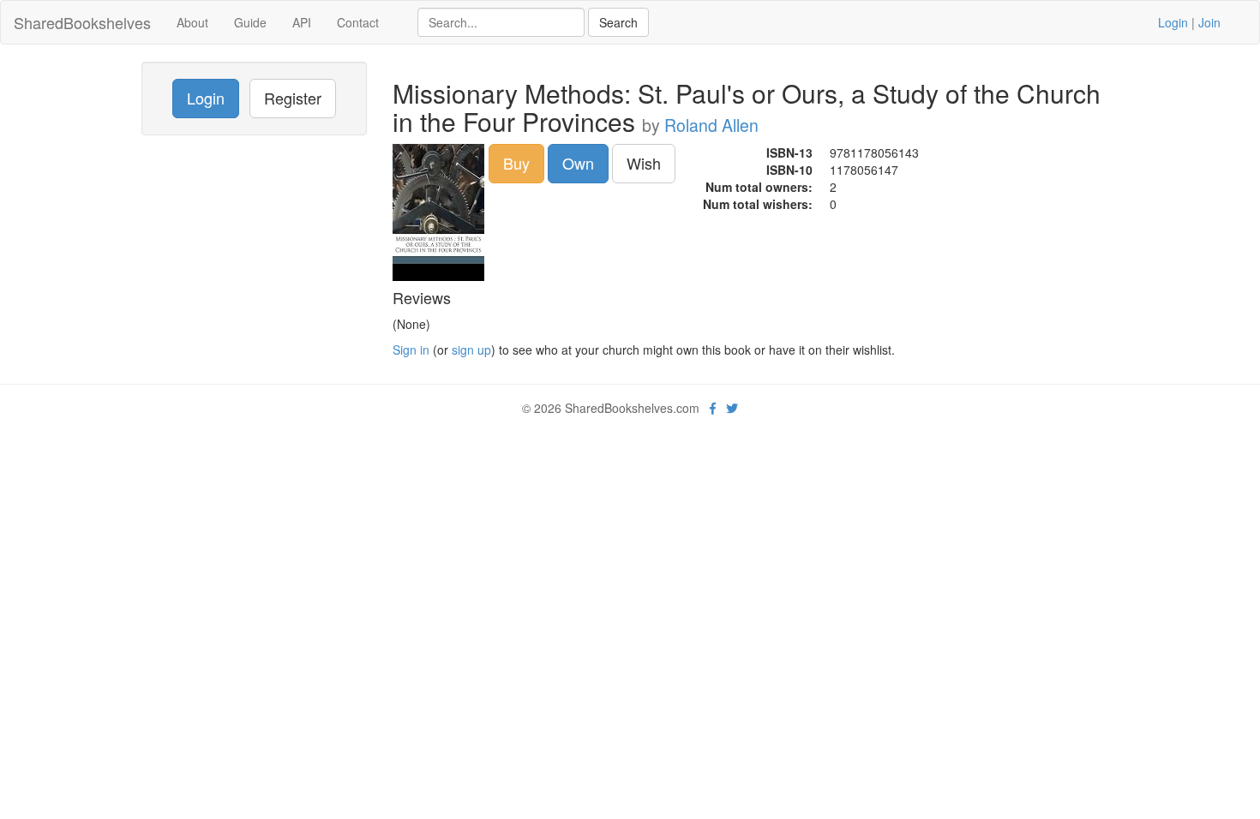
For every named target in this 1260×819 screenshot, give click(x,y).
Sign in (411, 349)
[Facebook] (713, 407)
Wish (644, 163)
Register (292, 98)
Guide (250, 22)
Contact (358, 22)
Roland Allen (711, 125)
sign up (471, 349)
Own (578, 163)
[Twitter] (732, 407)
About (192, 22)
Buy (516, 163)
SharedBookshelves (82, 22)
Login (1173, 22)
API (301, 22)
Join (1209, 22)
